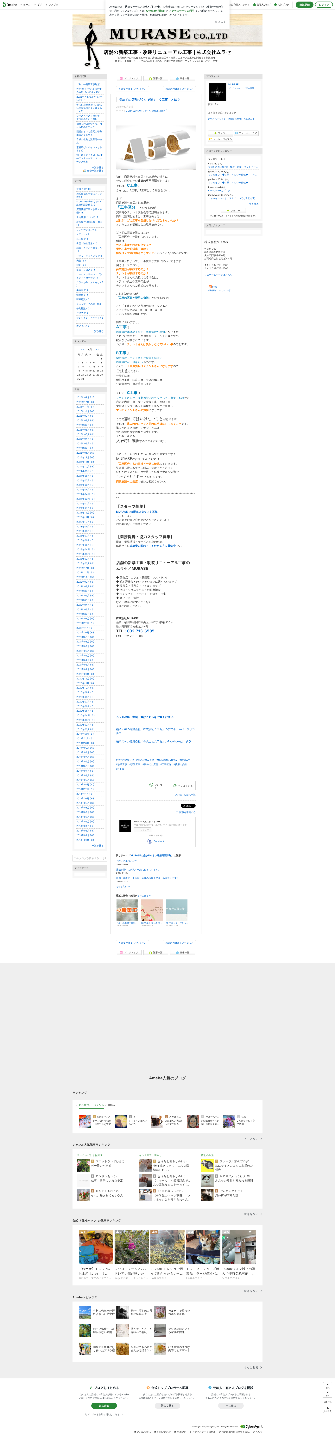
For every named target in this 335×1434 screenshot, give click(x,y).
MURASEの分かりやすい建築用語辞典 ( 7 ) (89, 203)
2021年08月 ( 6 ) (85, 641)
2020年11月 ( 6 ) (85, 683)
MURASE (233, 84)
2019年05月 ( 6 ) (85, 766)
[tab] (91, 1105)
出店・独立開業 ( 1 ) (86, 243)
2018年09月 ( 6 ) (85, 802)
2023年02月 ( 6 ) (85, 558)
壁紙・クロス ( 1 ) (85, 269)
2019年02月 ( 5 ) (85, 779)
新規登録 (305, 4)
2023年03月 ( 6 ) (85, 554)
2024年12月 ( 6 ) (85, 457)
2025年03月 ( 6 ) (85, 443)
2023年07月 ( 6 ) (85, 535)
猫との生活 (207, 1155)
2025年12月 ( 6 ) (85, 402)
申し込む (231, 1405)
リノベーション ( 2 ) (86, 229)
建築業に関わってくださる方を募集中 (153, 545)
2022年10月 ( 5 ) (85, 577)
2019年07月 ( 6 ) (85, 756)
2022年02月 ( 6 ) (85, 614)
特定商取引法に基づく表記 (236, 1431)
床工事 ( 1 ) (82, 238)
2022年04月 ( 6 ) (85, 604)
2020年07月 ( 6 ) (85, 701)
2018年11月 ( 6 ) (84, 793)
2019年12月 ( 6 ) (85, 733)
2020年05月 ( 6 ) (85, 710)
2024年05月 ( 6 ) (85, 489)
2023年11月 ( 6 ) (85, 517)
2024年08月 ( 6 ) (85, 475)
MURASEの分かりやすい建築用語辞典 (145, 110)
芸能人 (111, 1104)
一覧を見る (253, 204)
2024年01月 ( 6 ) (85, 507)
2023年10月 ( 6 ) (85, 521)
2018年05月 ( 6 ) (85, 821)
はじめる (104, 1405)
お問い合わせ (164, 1431)
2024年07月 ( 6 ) (85, 480)
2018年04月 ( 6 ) (85, 825)
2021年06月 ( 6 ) (85, 650)
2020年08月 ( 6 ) (85, 697)
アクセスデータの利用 (204, 1431)
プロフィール (234, 88)
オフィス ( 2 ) (83, 325)
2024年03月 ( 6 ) (85, 498)
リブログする (185, 785)
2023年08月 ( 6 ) (85, 531)
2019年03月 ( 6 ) (85, 775)
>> (97, 349)
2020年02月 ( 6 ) (85, 724)
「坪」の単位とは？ (126, 861)
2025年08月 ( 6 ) (85, 420)
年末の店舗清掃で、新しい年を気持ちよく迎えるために (89, 108)
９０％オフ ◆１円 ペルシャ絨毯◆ (230, 182)
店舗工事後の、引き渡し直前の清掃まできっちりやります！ (147, 878)
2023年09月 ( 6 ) (85, 526)
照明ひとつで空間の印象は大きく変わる (89, 133)
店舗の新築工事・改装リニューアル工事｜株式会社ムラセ (167, 52)
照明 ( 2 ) (81, 265)
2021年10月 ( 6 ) (85, 632)
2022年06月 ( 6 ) (85, 595)
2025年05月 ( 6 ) (85, 434)
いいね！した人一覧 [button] (185, 794)
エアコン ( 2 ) (83, 234)
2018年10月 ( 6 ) (85, 798)
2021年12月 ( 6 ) (85, 623)
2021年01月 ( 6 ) (85, 673)
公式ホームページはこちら (218, 274)
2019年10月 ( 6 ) (85, 743)
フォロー (144, 829)
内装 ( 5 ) (81, 260)
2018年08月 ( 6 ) (85, 807)
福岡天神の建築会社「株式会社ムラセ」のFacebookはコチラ (153, 741)
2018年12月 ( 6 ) (85, 789)
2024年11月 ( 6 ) (85, 461)
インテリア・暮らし (150, 1155)
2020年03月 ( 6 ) (85, 720)
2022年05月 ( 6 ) (85, 600)
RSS (214, 287)
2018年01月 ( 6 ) (85, 839)
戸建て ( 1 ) (82, 313)
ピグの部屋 (248, 88)
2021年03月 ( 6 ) (85, 664)
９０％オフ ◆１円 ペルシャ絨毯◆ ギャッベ (233, 174)
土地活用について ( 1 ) (87, 217)
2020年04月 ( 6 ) (85, 715)
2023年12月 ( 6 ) (85, 512)
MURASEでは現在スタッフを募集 (137, 511)
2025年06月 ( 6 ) (85, 429)
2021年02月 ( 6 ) (85, 669)
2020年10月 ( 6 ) (85, 687)
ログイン (324, 4)
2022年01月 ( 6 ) (85, 618)
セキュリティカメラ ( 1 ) (89, 255)
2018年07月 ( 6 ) (85, 812)
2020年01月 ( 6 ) (85, 729)
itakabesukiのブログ (219, 190)
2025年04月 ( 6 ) (85, 438)
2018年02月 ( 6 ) (85, 835)
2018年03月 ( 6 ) (85, 830)
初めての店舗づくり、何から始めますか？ (89, 125)
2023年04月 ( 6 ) (85, 549)
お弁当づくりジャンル (91, 1104)
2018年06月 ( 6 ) (85, 816)
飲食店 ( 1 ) (82, 294)
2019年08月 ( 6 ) (85, 752)
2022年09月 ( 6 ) (85, 581)
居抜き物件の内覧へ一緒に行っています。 (138, 869)
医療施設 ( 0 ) (83, 299)
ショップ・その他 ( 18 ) (88, 304)
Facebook (159, 841)
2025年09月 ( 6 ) (85, 415)
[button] (327, 1409)
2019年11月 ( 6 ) (84, 738)
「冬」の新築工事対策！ (89, 84)
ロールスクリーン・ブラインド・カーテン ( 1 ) (89, 276)
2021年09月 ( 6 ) (85, 637)
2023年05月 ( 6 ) (85, 544)
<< (82, 349)
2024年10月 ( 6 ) (85, 466)
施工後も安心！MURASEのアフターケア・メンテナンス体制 (89, 158)
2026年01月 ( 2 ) (85, 397)
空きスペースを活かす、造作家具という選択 (89, 117)
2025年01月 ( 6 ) (85, 452)
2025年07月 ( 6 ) (85, 425)
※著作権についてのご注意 (219, 290)
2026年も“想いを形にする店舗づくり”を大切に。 (89, 91)
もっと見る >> (123, 886)
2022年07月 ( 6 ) (85, 591)
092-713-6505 (141, 631)
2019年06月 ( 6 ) (85, 761)
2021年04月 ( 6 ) (85, 660)
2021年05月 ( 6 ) (85, 655)
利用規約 (181, 1431)
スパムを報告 (144, 1431)
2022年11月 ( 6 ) (85, 572)
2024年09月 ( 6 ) (85, 471)
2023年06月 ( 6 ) (85, 540)
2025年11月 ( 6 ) (85, 406)
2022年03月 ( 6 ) (85, 609)
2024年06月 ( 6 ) (85, 484)
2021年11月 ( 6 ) (84, 627)
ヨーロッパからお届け (89, 1155)
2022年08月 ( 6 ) (85, 586)
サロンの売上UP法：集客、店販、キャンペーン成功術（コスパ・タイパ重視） (233, 166)
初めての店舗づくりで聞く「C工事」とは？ (149, 99)
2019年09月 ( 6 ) (85, 747)
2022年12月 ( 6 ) (85, 568)
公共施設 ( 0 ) (83, 308)
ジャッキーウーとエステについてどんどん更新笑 (233, 198)
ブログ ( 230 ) (83, 188)
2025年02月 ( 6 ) (85, 448)
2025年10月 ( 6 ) (85, 411)
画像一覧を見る (95, 170)
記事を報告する (187, 812)
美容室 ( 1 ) (82, 290)
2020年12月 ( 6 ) (85, 678)
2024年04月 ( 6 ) (85, 494)
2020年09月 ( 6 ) (85, 692)
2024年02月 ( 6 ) (85, 503)
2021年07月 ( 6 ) (85, 646)
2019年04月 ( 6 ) (85, 770)
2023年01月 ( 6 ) (85, 563)
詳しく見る (167, 1405)
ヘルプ (259, 1431)
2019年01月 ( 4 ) (85, 784)
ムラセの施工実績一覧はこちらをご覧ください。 (146, 717)
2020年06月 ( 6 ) (85, 706)
